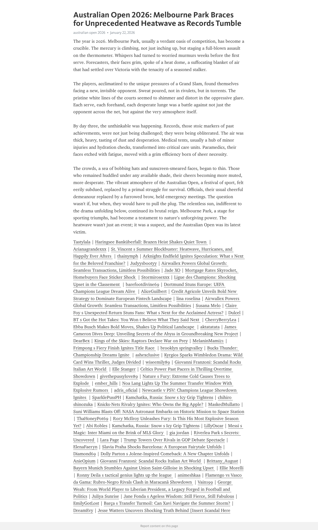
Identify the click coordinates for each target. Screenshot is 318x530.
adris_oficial (125, 390)
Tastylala (81, 242)
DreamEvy (83, 510)
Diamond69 (84, 453)
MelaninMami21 (208, 340)
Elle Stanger (124, 369)
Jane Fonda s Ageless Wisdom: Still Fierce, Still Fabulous (179, 496)
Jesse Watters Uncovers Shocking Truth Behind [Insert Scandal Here (164, 510)
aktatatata (210, 327)
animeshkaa (189, 475)
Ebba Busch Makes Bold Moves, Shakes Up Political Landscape (134, 327)
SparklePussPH (106, 397)
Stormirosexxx (155, 277)
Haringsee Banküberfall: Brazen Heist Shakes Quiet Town (151, 242)
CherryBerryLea (220, 319)
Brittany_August (222, 461)
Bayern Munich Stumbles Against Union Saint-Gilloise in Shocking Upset (144, 468)
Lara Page (109, 440)
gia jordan (179, 432)
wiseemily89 (158, 362)
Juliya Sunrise (105, 496)
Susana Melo (208, 305)
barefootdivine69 (142, 284)
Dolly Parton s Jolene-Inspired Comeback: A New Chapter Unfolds (165, 453)
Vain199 (205, 482)
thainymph (127, 256)
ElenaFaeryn (85, 447)
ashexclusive (147, 355)
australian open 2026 (89, 32)
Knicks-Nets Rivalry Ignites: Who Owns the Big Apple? (150, 404)
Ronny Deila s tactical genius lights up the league (125, 475)
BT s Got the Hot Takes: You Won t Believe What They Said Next (136, 319)
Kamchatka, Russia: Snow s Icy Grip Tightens (169, 397)
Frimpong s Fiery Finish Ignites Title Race (114, 348)
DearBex (81, 340)
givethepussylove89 (119, 376)
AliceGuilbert (154, 291)
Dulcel (234, 312)
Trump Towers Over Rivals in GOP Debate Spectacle (174, 440)
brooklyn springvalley (181, 348)
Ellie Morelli (231, 468)
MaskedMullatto (224, 404)
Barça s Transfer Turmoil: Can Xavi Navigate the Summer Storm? (167, 503)
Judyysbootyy (143, 263)
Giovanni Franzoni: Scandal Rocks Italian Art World (151, 461)
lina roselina (188, 298)
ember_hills (106, 383)
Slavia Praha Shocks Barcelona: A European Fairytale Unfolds (162, 447)
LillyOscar (213, 425)
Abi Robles (96, 425)
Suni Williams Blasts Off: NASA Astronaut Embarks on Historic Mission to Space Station (158, 411)
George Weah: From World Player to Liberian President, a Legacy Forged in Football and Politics (153, 489)
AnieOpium (84, 461)
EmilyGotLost (86, 503)
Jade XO (172, 270)
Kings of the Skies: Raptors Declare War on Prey (141, 340)
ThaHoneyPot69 (92, 418)
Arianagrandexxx (89, 249)
